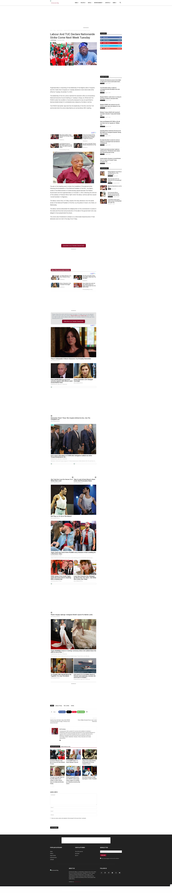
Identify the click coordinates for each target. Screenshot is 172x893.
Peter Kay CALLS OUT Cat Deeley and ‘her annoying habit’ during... (114, 180)
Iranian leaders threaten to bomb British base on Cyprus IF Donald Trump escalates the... (110, 160)
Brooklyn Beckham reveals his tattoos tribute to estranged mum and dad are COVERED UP (110, 141)
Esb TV (76, 855)
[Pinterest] (108, 872)
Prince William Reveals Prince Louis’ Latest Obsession (87, 720)
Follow (119, 40)
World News (102, 163)
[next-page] (53, 786)
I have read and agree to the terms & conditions (110, 858)
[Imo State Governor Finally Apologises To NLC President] (89, 771)
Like (120, 37)
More (114, 2)
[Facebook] (101, 872)
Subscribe (119, 48)
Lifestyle (107, 2)
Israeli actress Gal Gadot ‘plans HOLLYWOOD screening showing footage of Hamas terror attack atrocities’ (60, 721)
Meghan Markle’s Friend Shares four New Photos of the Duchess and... (115, 173)
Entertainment (98, 2)
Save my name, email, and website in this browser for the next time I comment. (69, 818)
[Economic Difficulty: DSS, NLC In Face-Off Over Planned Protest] (57, 754)
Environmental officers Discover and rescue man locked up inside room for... (114, 194)
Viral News (68, 775)
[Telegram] (112, 872)
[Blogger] (60, 740)
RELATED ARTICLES (55, 746)
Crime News (85, 775)
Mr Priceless (53, 40)
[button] (120, 2)
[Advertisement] (86, 15)
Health (109, 188)
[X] (116, 872)
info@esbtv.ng (77, 881)
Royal (89, 2)
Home (51, 30)
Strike (72, 705)
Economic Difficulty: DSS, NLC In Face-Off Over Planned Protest (57, 762)
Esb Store (77, 853)
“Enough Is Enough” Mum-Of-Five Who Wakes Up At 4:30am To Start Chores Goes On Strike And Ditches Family (57, 780)
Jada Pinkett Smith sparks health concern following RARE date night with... (114, 201)
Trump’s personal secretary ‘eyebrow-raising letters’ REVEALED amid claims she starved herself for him (110, 151)
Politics (83, 2)
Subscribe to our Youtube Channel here (73, 245)
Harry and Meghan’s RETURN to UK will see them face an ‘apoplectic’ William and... (110, 123)
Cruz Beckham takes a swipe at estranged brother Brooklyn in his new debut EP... (110, 89)
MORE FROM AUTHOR (65, 746)
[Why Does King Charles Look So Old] (103, 187)
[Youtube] (119, 872)
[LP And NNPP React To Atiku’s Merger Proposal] (73, 754)
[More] (86, 712)
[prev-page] (51, 786)
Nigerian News (60, 30)
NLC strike (66, 705)
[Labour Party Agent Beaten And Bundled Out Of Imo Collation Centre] (89, 754)
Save (75, 712)
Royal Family (103, 100)
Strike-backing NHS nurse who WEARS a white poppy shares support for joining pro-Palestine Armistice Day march (73, 780)
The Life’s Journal (79, 851)
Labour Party (58, 705)
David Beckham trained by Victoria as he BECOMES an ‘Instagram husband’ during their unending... (110, 132)
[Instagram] (105, 872)
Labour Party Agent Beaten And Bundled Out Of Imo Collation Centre (89, 762)
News (76, 2)
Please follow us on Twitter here (79, 315)
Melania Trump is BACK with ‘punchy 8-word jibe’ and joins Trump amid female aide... (110, 114)
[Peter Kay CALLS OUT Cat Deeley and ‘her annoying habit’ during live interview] (103, 180)
